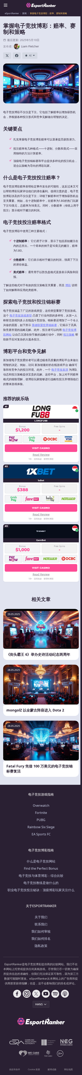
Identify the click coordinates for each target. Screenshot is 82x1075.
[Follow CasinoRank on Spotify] (55, 994)
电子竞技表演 (59, 369)
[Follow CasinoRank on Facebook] (17, 994)
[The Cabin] (48, 1053)
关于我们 (41, 917)
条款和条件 (14, 1069)
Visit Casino (41, 448)
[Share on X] (7, 55)
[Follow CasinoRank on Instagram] (27, 994)
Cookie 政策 (34, 1069)
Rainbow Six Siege (41, 827)
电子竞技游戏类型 (21, 315)
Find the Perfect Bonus (41, 868)
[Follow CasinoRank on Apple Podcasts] (65, 994)
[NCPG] (66, 1042)
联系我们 (41, 924)
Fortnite (41, 812)
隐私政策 (41, 946)
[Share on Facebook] (17, 55)
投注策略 (68, 334)
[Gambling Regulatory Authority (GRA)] (22, 1042)
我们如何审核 (41, 931)
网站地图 (68, 1069)
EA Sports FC (41, 834)
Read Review (41, 455)
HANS (39, 1004)
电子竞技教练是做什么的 (41, 883)
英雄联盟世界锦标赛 (44, 325)
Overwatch (41, 805)
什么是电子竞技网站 (41, 861)
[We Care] (29, 1053)
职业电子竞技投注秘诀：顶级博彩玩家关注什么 (41, 890)
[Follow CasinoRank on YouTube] (46, 994)
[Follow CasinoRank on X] (36, 994)
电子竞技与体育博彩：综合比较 (41, 875)
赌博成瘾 (52, 1069)
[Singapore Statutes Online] (48, 1042)
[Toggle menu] (6, 5)
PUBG (41, 820)
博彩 (68, 285)
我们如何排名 (41, 938)
